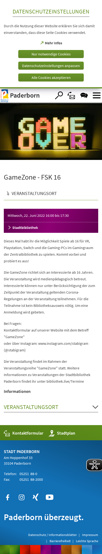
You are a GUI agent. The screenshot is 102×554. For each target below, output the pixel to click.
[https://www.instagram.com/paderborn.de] (21, 497)
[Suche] (59, 95)
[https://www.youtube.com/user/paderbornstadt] (49, 497)
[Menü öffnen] (96, 95)
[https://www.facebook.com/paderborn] (7, 497)
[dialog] (51, 44)
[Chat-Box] (84, 95)
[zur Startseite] (26, 95)
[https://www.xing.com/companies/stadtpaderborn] (35, 497)
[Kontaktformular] (71, 95)
